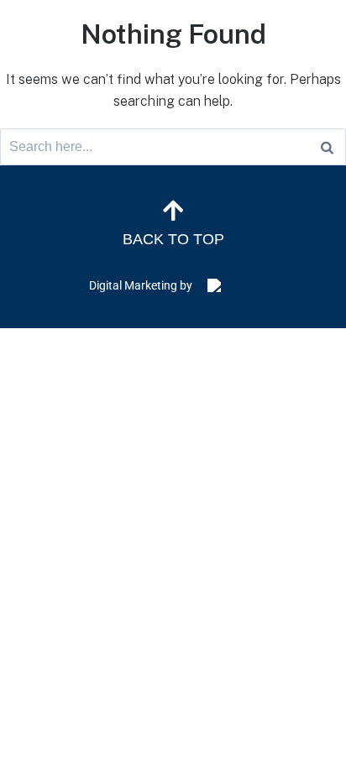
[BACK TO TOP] (173, 210)
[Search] (327, 146)
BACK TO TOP (173, 239)
